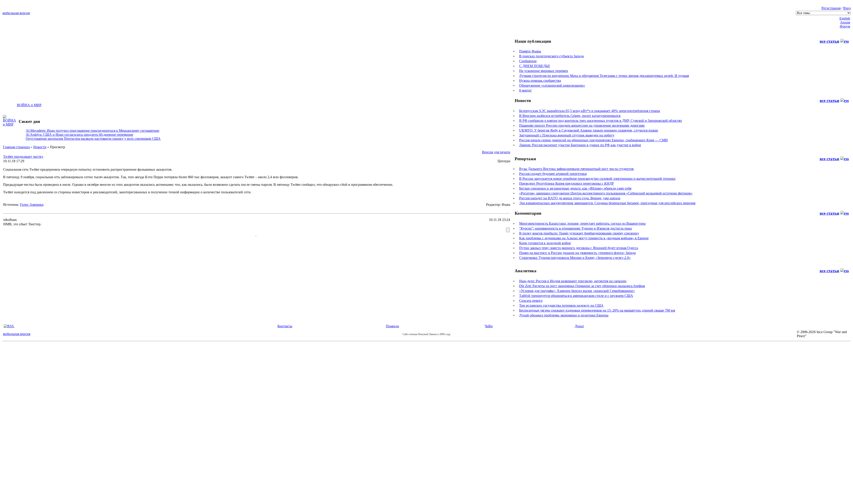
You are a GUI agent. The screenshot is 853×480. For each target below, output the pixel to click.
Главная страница (16, 147)
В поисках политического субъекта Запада (551, 56)
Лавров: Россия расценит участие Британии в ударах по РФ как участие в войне (580, 145)
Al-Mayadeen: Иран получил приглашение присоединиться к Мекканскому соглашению (92, 130)
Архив (845, 22)
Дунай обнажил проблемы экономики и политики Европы (563, 315)
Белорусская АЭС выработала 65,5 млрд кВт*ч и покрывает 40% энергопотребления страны (589, 111)
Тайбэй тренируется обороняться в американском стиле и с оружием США (576, 296)
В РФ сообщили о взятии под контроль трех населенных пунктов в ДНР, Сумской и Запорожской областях (600, 120)
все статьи (829, 41)
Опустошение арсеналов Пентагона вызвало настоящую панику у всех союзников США (93, 138)
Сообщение (528, 61)
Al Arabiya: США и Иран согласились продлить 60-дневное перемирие (79, 134)
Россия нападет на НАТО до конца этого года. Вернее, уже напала (569, 198)
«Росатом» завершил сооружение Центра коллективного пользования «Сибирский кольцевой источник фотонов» (606, 193)
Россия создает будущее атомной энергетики (553, 174)
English (844, 18)
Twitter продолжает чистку (23, 156)
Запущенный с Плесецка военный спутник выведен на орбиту (566, 135)
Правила (392, 326)
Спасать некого (530, 300)
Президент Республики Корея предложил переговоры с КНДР (566, 183)
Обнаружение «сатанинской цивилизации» (552, 85)
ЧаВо (489, 326)
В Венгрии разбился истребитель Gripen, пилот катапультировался (569, 116)
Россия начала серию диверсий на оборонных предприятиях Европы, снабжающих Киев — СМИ (593, 140)
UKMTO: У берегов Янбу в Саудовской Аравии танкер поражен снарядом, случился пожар (588, 130)
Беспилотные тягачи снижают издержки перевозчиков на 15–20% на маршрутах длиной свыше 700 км (597, 310)
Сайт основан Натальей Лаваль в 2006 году (426, 334)
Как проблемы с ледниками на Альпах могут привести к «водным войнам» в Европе (584, 238)
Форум (845, 26)
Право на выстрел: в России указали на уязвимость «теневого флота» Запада (577, 253)
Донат (579, 326)
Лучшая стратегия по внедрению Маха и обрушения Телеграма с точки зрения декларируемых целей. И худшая (604, 76)
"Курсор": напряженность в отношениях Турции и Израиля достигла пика (575, 228)
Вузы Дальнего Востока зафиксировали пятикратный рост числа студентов (576, 169)
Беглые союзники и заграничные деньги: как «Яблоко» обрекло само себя (575, 188)
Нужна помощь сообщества (540, 80)
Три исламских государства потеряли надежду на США (561, 305)
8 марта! (525, 90)
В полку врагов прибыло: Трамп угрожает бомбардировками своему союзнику (579, 233)
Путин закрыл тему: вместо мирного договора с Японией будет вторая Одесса (578, 248)
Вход (847, 8)
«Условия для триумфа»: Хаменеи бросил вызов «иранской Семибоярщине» (577, 291)
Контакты (284, 326)
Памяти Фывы (530, 51)
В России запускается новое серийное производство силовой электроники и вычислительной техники (597, 178)
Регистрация (831, 8)
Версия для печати (496, 152)
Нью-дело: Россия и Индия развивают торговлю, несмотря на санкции (572, 281)
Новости (39, 147)
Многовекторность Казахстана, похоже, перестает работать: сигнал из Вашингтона (582, 223)
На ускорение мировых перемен (543, 71)
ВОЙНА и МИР (29, 105)
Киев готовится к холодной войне (545, 243)
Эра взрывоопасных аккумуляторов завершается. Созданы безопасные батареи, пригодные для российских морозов (607, 203)
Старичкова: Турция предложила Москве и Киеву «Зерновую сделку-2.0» (575, 258)
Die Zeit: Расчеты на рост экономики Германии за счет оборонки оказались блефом (582, 286)
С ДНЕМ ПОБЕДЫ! (534, 66)
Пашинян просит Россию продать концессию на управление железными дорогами (582, 125)
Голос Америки (32, 204)
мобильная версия (16, 13)
